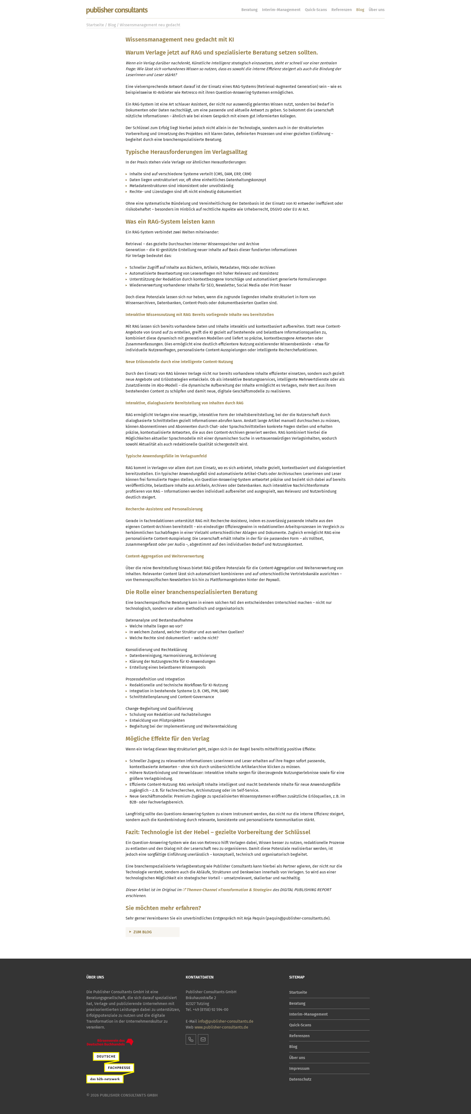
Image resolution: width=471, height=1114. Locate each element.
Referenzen (341, 9)
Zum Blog (142, 932)
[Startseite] (117, 11)
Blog (360, 9)
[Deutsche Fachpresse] (110, 1067)
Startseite (95, 25)
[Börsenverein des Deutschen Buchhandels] (110, 1042)
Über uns (377, 9)
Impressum (299, 1068)
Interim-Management (281, 9)
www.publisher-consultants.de (221, 1027)
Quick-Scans (316, 9)
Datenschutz (300, 1079)
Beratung (249, 9)
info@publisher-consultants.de (225, 1021)
